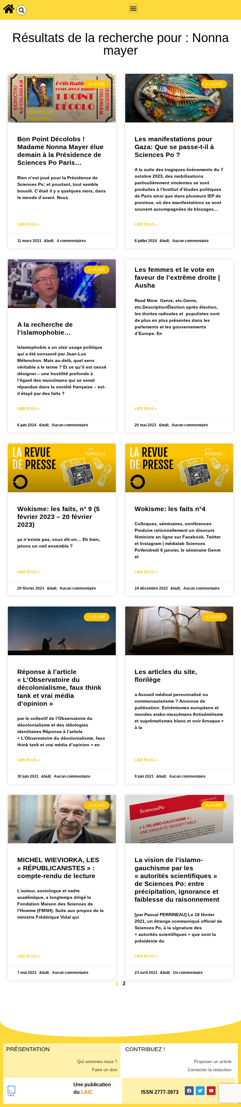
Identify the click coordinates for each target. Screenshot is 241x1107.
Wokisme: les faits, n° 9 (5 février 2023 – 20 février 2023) (58, 516)
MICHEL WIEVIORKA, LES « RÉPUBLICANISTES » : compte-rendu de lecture (58, 867)
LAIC (87, 1092)
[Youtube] (211, 1090)
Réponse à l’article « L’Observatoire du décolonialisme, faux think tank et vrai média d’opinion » (59, 687)
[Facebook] (189, 1090)
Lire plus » (28, 224)
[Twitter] (200, 1090)
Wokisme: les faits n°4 (170, 508)
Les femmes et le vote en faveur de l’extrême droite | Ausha (177, 277)
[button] (21, 10)
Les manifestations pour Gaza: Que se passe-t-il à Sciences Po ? (174, 146)
